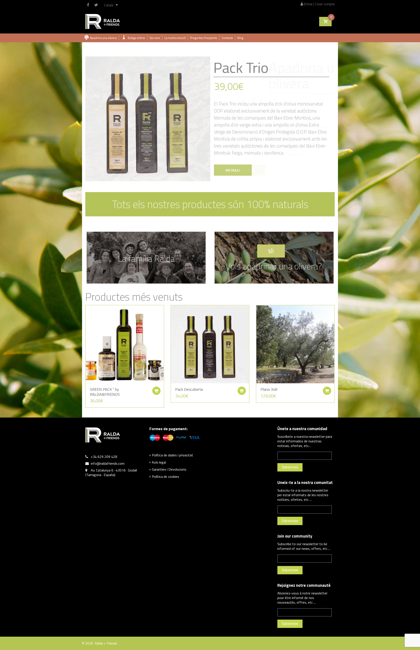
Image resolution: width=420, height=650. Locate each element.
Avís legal (159, 462)
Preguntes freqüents (203, 37)
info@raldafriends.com (107, 463)
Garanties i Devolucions (169, 469)
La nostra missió (175, 37)
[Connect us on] (89, 5)
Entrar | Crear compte (319, 4)
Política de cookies (165, 476)
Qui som (154, 37)
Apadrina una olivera (103, 37)
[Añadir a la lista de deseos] (86, 310)
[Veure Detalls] (125, 344)
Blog (240, 37)
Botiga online (136, 37)
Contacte (227, 37)
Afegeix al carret (156, 391)
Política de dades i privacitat (172, 455)
